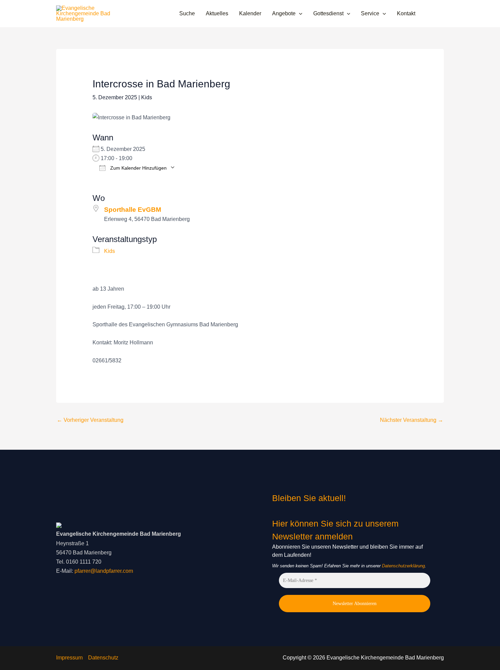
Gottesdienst (328, 13)
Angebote (284, 13)
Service (370, 13)
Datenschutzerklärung (403, 565)
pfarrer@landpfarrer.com (103, 571)
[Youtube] (431, 14)
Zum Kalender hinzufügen (138, 167)
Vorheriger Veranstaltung (90, 420)
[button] (299, 13)
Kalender (250, 13)
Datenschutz (103, 657)
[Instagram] (441, 14)
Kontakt (406, 13)
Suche (187, 13)
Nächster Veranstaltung (411, 420)
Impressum (69, 657)
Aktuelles (217, 13)
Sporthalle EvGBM (132, 209)
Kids (146, 97)
